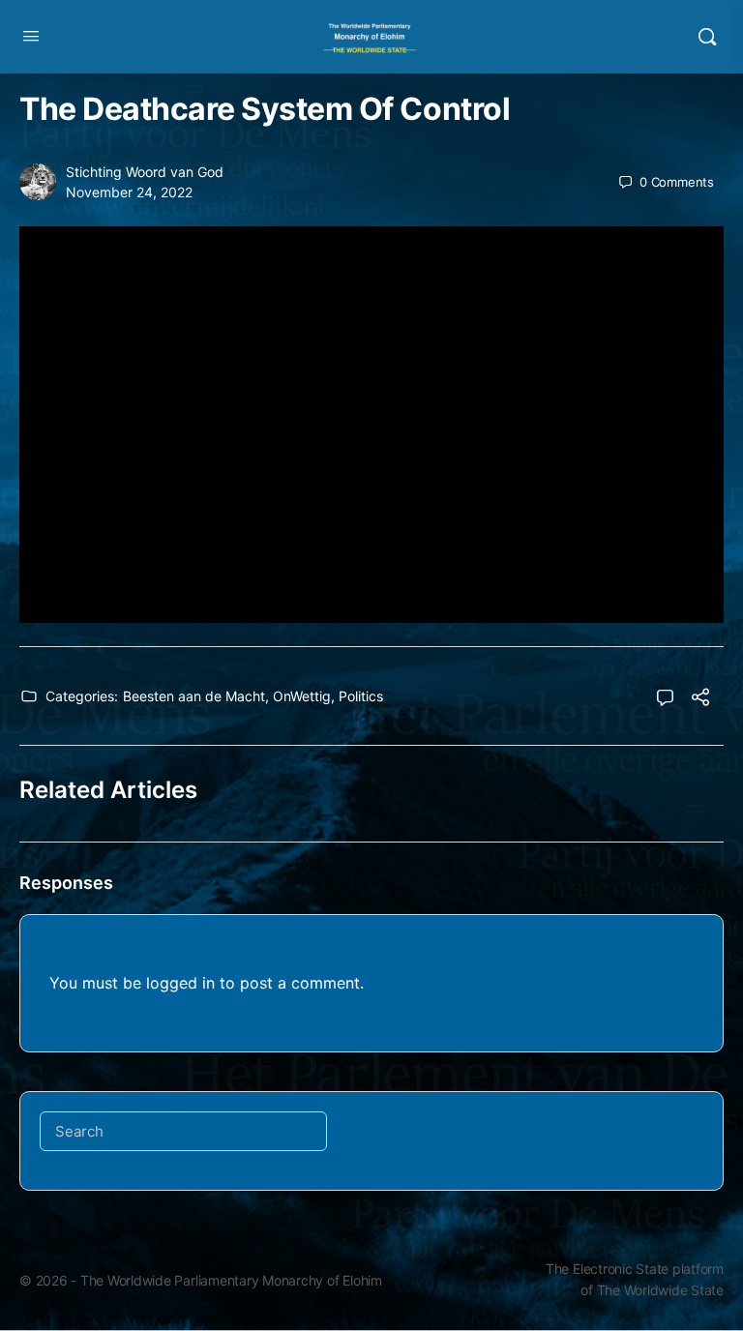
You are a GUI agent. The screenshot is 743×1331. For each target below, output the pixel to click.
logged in (180, 982)
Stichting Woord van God (144, 171)
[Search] (707, 37)
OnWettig (302, 696)
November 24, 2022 (129, 192)
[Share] (700, 699)
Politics (361, 696)
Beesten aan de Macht (194, 696)
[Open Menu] (31, 35)
